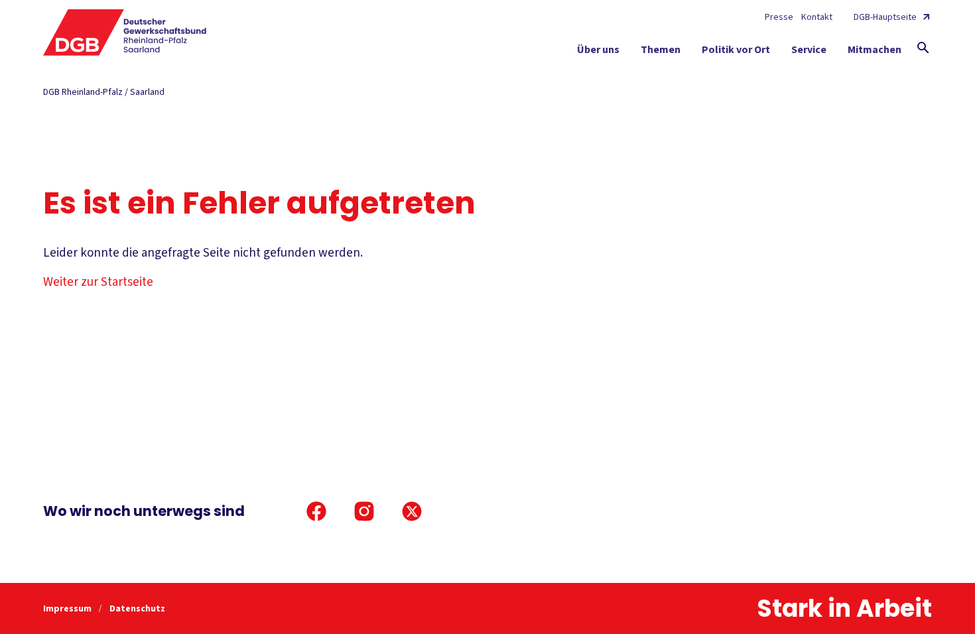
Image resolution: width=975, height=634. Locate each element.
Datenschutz (137, 608)
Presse (779, 17)
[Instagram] (364, 511)
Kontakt (816, 17)
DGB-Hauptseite (885, 17)
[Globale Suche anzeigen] (923, 48)
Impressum (68, 608)
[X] (411, 511)
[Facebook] (316, 511)
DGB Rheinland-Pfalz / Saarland (103, 92)
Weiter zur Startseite (98, 282)
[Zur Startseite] (125, 32)
